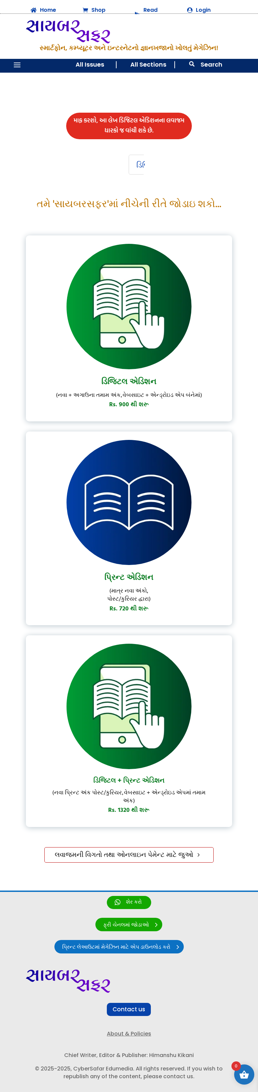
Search (211, 64)
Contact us (129, 1009)
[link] (129, 902)
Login (203, 10)
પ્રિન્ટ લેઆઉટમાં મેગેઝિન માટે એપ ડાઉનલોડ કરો (116, 947)
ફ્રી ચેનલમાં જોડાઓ (126, 925)
